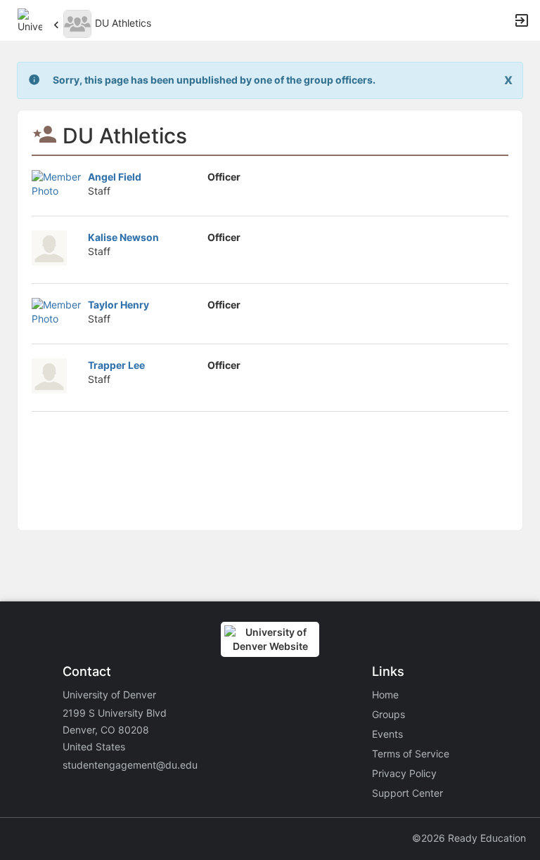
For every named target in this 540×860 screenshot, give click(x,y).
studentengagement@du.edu (130, 765)
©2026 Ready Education (469, 838)
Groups (388, 714)
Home (385, 695)
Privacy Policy (404, 773)
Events (387, 734)
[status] (214, 80)
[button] (30, 19)
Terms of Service (410, 754)
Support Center (407, 793)
